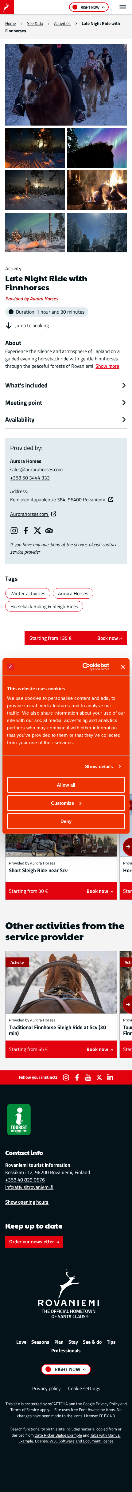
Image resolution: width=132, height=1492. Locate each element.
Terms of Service (24, 1409)
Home (10, 23)
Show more (107, 366)
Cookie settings (84, 1388)
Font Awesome (92, 1409)
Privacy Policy (107, 1404)
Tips (111, 1342)
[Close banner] (123, 666)
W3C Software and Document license (82, 1441)
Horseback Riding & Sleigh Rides (44, 606)
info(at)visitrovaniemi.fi (29, 1187)
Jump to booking (32, 325)
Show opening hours (27, 1201)
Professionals (66, 1350)
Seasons (40, 1342)
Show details (99, 766)
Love (21, 1342)
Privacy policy (46, 1388)
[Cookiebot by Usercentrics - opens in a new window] (83, 667)
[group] (61, 847)
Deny (66, 821)
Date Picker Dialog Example (58, 1435)
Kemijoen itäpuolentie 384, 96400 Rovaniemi (58, 499)
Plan (59, 1342)
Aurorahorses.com (29, 514)
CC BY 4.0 (107, 1416)
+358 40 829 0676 (25, 1179)
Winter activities (27, 593)
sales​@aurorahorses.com (36, 469)
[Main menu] (122, 7)
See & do (35, 23)
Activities (62, 23)
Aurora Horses (73, 593)
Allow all (66, 785)
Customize (62, 802)
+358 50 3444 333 (30, 477)
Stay (73, 1342)
